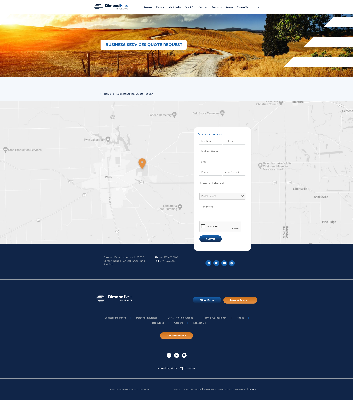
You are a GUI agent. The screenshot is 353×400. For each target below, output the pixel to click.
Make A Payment (240, 300)
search (257, 6)
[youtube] (184, 355)
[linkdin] (176, 355)
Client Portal (207, 300)
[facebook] (169, 355)
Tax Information (176, 335)
